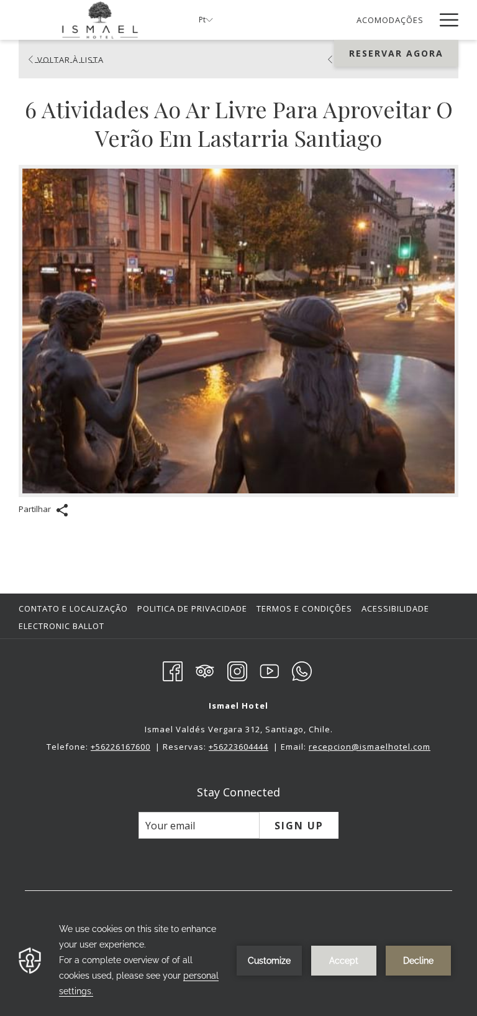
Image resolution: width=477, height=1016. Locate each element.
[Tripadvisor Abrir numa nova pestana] (205, 669)
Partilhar (36, 509)
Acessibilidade (395, 608)
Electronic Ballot (63, 626)
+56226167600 (120, 746)
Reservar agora (396, 53)
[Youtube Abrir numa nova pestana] (269, 669)
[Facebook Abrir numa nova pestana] (173, 669)
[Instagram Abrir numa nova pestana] (237, 669)
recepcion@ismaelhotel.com (369, 746)
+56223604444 (238, 746)
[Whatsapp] (302, 669)
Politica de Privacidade (192, 608)
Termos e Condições (304, 608)
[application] (238, 960)
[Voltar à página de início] (99, 20)
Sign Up (299, 825)
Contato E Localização (73, 608)
